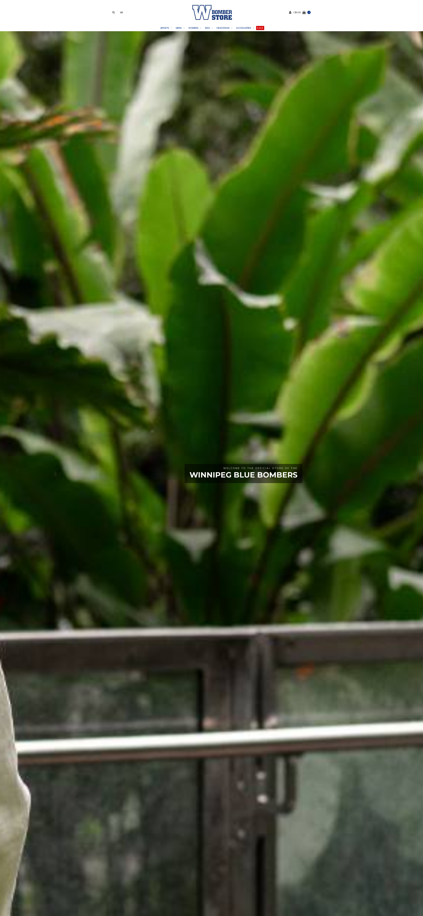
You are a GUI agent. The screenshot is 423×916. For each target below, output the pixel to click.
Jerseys (164, 28)
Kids (207, 28)
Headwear (223, 28)
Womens (193, 28)
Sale (260, 28)
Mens (179, 28)
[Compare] (121, 12)
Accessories (243, 28)
